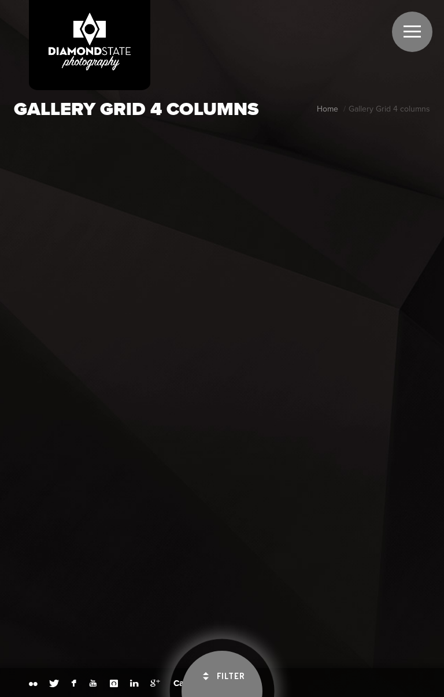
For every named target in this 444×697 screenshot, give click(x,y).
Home (327, 109)
